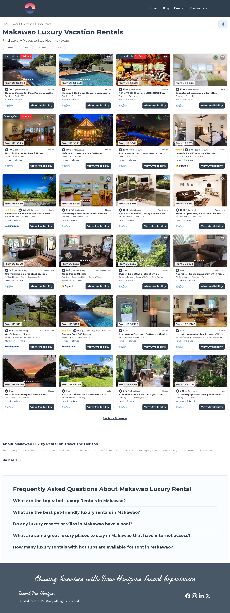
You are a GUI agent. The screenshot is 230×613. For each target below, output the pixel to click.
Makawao (18, 99)
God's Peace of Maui (17, 334)
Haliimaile (77, 280)
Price (25, 47)
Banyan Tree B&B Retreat (77, 334)
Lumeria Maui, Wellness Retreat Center (28, 213)
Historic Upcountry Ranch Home (24, 153)
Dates (10, 47)
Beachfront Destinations (190, 8)
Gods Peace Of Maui (74, 273)
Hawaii (8, 99)
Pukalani (20, 280)
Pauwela (130, 401)
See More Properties (115, 418)
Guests (42, 47)
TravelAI (39, 601)
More (58, 47)
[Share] (222, 24)
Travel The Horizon (37, 593)
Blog (166, 8)
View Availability (41, 105)
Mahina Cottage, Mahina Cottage (82, 153)
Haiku (121, 401)
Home (154, 8)
